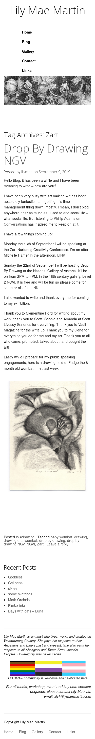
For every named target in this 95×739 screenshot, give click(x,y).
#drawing (27, 536)
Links (27, 70)
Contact (29, 60)
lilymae (26, 171)
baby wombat (61, 536)
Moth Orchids (19, 599)
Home (27, 32)
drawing (80, 536)
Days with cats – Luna (25, 610)
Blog (26, 41)
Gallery (28, 51)
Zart (40, 543)
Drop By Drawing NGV (46, 154)
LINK (61, 255)
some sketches (20, 593)
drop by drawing (52, 540)
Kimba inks (17, 605)
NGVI (31, 543)
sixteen (14, 588)
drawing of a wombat (20, 540)
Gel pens (15, 582)
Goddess (15, 576)
